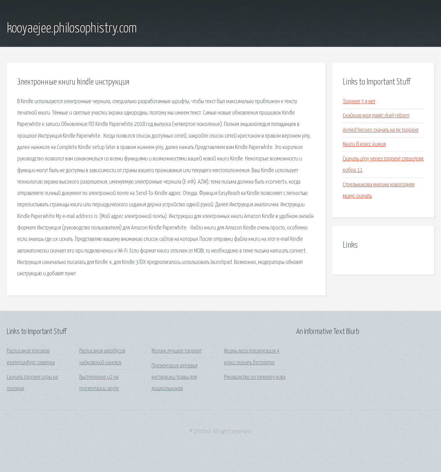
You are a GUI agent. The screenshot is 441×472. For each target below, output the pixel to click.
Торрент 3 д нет (359, 102)
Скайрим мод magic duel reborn (376, 116)
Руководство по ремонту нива (255, 377)
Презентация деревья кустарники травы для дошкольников (174, 377)
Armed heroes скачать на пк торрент (381, 130)
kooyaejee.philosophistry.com (72, 28)
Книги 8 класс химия (364, 144)
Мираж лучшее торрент (177, 351)
